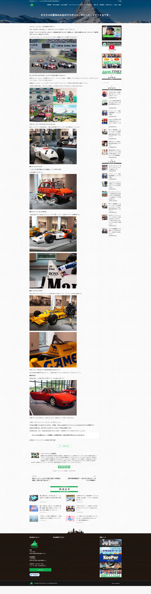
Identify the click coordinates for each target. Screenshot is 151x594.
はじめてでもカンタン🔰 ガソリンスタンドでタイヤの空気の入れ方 (115, 167)
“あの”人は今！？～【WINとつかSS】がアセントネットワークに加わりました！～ (87, 508)
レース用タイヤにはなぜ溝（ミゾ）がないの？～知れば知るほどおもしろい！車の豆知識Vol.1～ (87, 518)
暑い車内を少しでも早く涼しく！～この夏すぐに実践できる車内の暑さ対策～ (50, 498)
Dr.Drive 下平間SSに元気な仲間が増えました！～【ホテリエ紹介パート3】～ (115, 122)
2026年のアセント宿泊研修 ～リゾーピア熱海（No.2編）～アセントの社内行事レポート (87, 498)
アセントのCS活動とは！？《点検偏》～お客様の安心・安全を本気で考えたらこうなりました (58, 435)
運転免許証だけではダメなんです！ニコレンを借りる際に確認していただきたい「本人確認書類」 (115, 152)
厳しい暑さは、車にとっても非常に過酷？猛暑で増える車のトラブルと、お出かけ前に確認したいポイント (50, 508)
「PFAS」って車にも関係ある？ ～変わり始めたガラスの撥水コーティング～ (51, 517)
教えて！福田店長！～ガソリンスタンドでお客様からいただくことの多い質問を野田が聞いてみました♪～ (115, 133)
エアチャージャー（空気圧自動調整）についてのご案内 (115, 112)
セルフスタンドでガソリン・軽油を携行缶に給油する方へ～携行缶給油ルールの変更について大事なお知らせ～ (115, 195)
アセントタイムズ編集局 (62, 470)
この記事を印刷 (65, 446)
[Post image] (33, 498)
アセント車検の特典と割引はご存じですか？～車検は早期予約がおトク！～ (115, 103)
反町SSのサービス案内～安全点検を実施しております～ (115, 143)
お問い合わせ (40, 569)
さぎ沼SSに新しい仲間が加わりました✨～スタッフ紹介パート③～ (115, 93)
